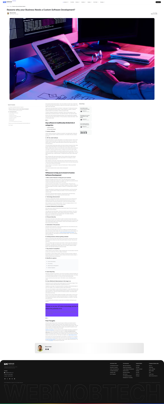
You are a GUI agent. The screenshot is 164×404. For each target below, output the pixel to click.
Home (8, 6)
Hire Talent (95, 2)
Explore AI (66, 2)
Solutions (83, 2)
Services (77, 2)
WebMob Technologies (49, 329)
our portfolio (51, 340)
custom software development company (67, 232)
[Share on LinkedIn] (83, 133)
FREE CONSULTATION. (73, 334)
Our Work (72, 2)
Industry (89, 2)
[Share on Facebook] (84, 133)
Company (102, 2)
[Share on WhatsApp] (81, 133)
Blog (11, 6)
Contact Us (158, 2)
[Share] (86, 133)
